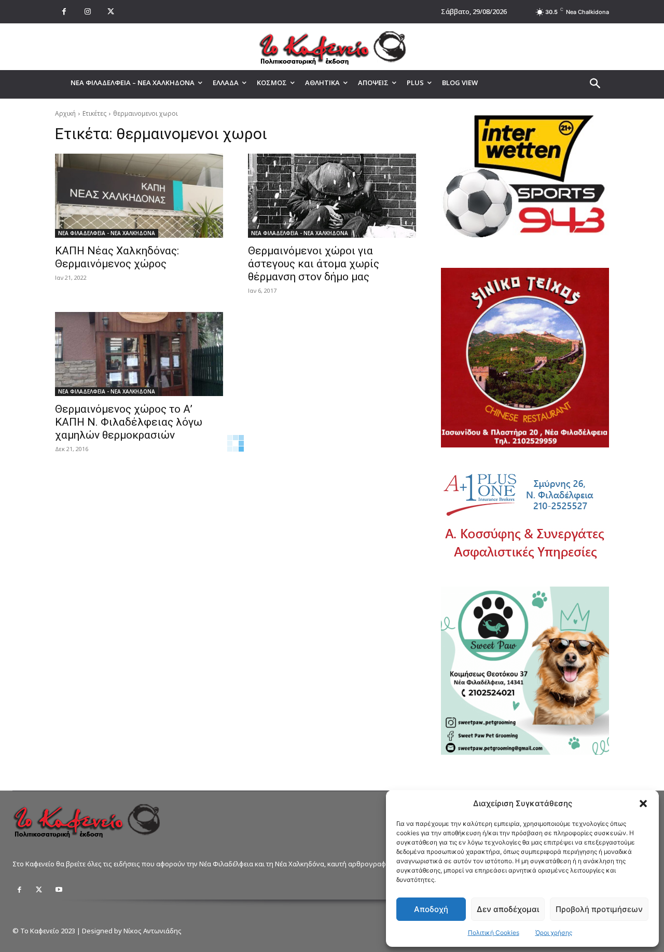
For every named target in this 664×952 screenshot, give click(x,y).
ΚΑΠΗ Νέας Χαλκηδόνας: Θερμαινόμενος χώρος (117, 257)
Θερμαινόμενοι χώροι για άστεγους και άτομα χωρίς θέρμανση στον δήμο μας (313, 263)
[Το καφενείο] (332, 46)
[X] (111, 12)
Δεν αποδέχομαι (508, 909)
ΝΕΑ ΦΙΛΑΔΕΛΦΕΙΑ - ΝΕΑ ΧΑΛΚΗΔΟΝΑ (106, 233)
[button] (643, 803)
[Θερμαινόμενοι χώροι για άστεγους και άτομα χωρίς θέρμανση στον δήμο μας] (332, 196)
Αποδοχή (431, 909)
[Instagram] (87, 12)
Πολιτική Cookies (493, 932)
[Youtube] (58, 889)
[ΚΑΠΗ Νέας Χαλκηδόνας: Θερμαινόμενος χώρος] (139, 196)
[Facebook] (64, 12)
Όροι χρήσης (553, 932)
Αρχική (65, 113)
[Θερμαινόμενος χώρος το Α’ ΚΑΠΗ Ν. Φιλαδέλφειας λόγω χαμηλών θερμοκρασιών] (139, 354)
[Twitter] (39, 889)
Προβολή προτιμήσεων (599, 909)
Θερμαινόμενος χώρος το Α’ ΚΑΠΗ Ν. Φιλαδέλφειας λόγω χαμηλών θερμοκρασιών (128, 422)
